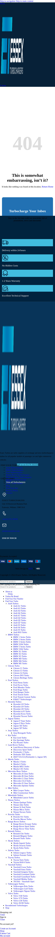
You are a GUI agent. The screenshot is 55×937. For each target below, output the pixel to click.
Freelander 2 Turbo (21, 752)
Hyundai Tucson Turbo (23, 716)
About (8, 481)
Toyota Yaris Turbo (21, 860)
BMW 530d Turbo (21, 649)
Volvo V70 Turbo (20, 898)
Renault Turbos (14, 831)
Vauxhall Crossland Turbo (24, 874)
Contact (9, 493)
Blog (8, 486)
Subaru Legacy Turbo (22, 853)
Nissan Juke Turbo (21, 805)
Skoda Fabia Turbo (21, 848)
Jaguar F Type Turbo (22, 721)
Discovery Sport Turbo (22, 750)
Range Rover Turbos (16, 822)
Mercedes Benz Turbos (17, 771)
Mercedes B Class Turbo (23, 776)
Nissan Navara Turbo (22, 812)
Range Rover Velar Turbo (24, 829)
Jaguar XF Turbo (20, 728)
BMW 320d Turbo (21, 644)
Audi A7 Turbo (19, 615)
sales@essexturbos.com (10, 531)
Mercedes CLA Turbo (22, 781)
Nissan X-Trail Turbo (22, 807)
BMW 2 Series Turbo (22, 639)
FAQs (10, 594)
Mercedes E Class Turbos (23, 783)
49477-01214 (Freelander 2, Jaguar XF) (30, 757)
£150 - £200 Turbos (14, 483)
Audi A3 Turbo (19, 608)
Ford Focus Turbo (20, 685)
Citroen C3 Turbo (20, 671)
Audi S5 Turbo (19, 630)
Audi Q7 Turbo (19, 623)
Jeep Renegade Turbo (22, 733)
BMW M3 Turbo (20, 659)
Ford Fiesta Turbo (20, 683)
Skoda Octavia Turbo (22, 845)
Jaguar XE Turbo (20, 726)
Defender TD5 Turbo (22, 754)
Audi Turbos (13, 603)
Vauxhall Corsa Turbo (22, 867)
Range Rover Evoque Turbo (25, 824)
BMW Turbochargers (14, 470)
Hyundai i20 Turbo (21, 707)
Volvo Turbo (13, 893)
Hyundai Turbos (14, 702)
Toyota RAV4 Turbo (21, 862)
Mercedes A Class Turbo (23, 774)
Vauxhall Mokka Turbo (23, 879)
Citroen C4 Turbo (20, 673)
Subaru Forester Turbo (22, 855)
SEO (30, 568)
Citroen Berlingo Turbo (23, 678)
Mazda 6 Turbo (19, 764)
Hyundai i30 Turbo (21, 709)
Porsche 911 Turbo (21, 817)
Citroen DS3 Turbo (21, 675)
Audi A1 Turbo (19, 606)
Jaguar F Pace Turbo (21, 723)
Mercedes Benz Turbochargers (18, 477)
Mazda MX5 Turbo (21, 766)
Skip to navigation (8, 1)
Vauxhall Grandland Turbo (24, 877)
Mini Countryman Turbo (23, 793)
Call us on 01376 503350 (27, 465)
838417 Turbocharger (22, 699)
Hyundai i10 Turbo (21, 704)
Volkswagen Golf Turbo (23, 889)
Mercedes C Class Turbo (23, 778)
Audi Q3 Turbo (19, 618)
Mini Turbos (13, 788)
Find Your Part (12, 488)
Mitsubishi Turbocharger (16, 480)
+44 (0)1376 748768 (10, 519)
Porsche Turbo (14, 814)
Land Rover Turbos (16, 745)
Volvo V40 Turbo (20, 896)
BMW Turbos (13, 635)
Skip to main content (24, 1)
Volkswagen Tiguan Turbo (24, 891)
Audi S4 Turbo (19, 627)
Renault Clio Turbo (21, 834)
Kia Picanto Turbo (20, 742)
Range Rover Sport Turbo (24, 826)
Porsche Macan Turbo (22, 819)
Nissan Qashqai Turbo (22, 802)
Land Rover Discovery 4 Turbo (26, 747)
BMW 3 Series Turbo (22, 642)
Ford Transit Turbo (21, 695)
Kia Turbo (12, 735)
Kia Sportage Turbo (21, 740)
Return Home (47, 187)
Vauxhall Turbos (15, 865)
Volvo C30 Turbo (20, 901)
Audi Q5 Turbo (19, 620)
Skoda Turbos (13, 841)
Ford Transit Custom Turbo (24, 697)
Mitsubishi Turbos (15, 795)
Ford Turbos (13, 680)
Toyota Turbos (14, 857)
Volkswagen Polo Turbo (23, 886)
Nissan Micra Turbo (21, 810)
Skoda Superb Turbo (21, 843)
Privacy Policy (12, 490)
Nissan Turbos (14, 800)
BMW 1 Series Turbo (22, 637)
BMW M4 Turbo (20, 661)
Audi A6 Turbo (19, 613)
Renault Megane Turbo (22, 836)
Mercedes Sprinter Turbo (23, 786)
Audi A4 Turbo (19, 611)
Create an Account (8, 928)
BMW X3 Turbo (20, 654)
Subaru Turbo (13, 850)
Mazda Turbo (13, 759)
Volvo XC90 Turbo (21, 903)
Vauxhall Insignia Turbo (23, 872)
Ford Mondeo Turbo (21, 687)
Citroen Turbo (14, 666)
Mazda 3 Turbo (19, 762)
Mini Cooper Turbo (21, 790)
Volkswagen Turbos (16, 884)
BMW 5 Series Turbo (22, 647)
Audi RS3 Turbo (20, 632)
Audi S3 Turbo (19, 625)
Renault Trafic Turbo (22, 838)
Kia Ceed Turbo (20, 738)
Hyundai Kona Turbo (22, 714)
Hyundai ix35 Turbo (21, 711)
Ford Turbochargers (14, 472)
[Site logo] (12, 83)
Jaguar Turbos (14, 718)
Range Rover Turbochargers (18, 475)
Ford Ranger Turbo (21, 692)
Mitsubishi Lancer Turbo (23, 798)
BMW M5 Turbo (20, 663)
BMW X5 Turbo (20, 656)
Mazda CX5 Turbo (21, 769)
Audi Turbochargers (14, 468)
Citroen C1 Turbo (20, 668)
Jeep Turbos (13, 730)
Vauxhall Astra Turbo (22, 869)
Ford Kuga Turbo (20, 690)
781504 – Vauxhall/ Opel (23, 881)
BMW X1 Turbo (20, 651)
